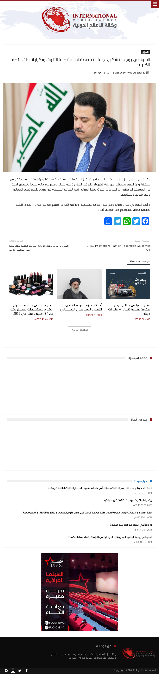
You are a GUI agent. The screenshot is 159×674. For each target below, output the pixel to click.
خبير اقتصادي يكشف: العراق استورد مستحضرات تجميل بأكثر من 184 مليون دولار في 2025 (31, 309)
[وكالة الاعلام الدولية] (79, 4)
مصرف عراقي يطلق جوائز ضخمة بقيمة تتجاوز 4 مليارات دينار (129, 309)
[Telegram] (6, 671)
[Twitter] (20, 671)
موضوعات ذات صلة (140, 260)
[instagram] (13, 671)
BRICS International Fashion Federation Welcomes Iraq (118, 245)
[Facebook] (26, 671)
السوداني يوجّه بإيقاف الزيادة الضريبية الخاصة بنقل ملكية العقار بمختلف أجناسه (39, 245)
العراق (145, 52)
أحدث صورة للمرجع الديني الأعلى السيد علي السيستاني (81, 307)
